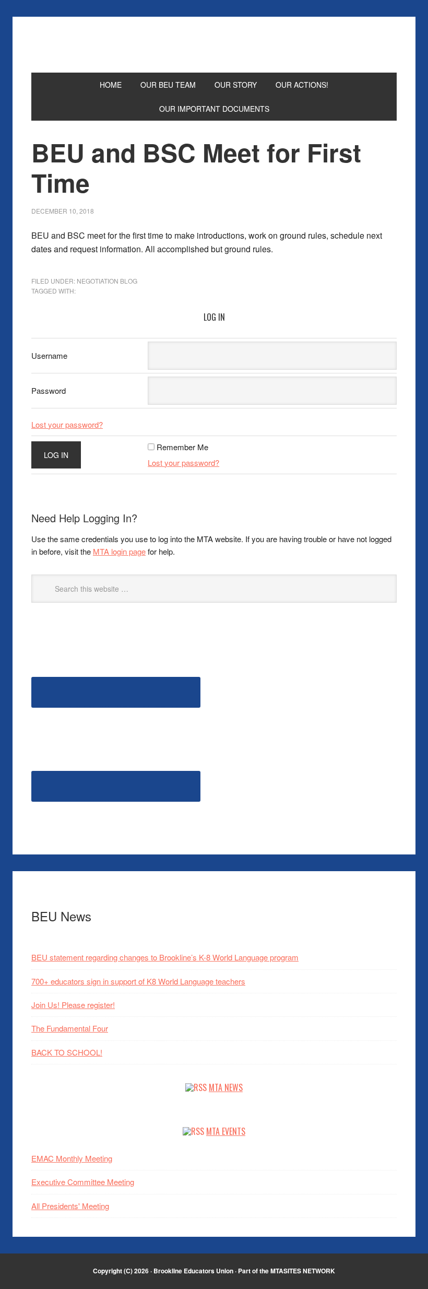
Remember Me (182, 446)
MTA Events (225, 1131)
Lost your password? (67, 424)
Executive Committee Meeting (82, 1181)
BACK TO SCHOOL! (66, 1052)
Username (49, 355)
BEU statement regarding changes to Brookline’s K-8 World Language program (165, 957)
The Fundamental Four (69, 1028)
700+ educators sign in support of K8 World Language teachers (138, 981)
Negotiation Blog (107, 280)
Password (48, 390)
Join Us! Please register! (73, 1004)
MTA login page (119, 551)
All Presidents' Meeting (70, 1205)
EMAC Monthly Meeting (71, 1158)
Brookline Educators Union (214, 50)
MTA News (226, 1087)
